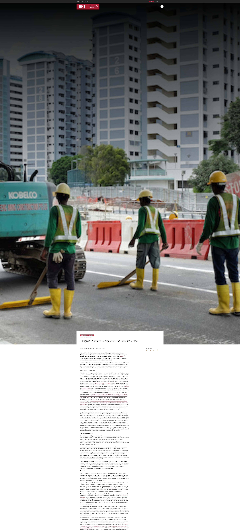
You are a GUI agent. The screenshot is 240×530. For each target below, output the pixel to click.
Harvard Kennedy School (82, 1)
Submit (151, 1)
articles (127, 386)
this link (122, 356)
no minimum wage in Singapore (102, 383)
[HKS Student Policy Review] (87, 6)
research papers (86, 388)
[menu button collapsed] (162, 6)
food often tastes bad (110, 488)
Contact (157, 1)
